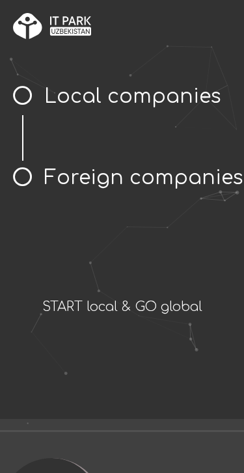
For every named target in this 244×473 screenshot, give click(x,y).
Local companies (132, 96)
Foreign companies (143, 178)
